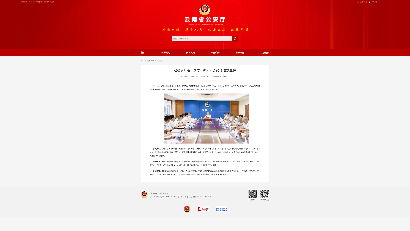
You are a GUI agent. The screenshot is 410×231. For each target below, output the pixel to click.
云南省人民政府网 (49, 2)
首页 (143, 52)
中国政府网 (23, 2)
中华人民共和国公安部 (35, 2)
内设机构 (190, 52)
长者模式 (374, 2)
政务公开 (215, 52)
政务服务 (240, 52)
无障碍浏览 (363, 2)
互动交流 (265, 52)
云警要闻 (165, 52)
